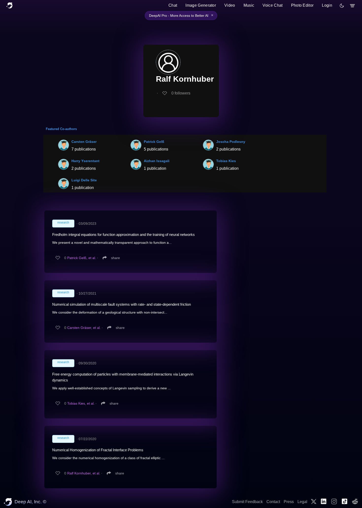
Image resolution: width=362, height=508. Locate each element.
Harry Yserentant (85, 161)
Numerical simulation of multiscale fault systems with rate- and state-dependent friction (121, 304)
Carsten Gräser (84, 142)
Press (289, 502)
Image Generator (200, 5)
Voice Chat (272, 5)
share (115, 258)
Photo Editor (302, 5)
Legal (302, 502)
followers (180, 93)
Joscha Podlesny (230, 142)
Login (327, 5)
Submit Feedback (247, 502)
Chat (172, 5)
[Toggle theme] (342, 6)
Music (249, 5)
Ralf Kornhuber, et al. (83, 473)
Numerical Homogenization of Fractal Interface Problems (97, 450)
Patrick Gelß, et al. (81, 258)
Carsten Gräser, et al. (84, 328)
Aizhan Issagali (156, 161)
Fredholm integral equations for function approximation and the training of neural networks (123, 234)
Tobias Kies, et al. (81, 403)
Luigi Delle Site (84, 180)
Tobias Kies (226, 161)
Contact (273, 502)
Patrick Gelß (154, 142)
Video (229, 5)
